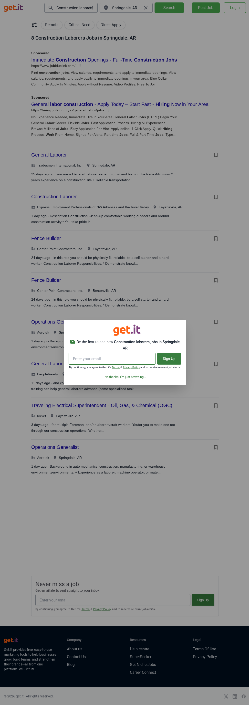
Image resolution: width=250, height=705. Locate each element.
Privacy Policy (131, 367)
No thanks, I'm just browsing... (125, 377)
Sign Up (169, 359)
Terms (116, 367)
